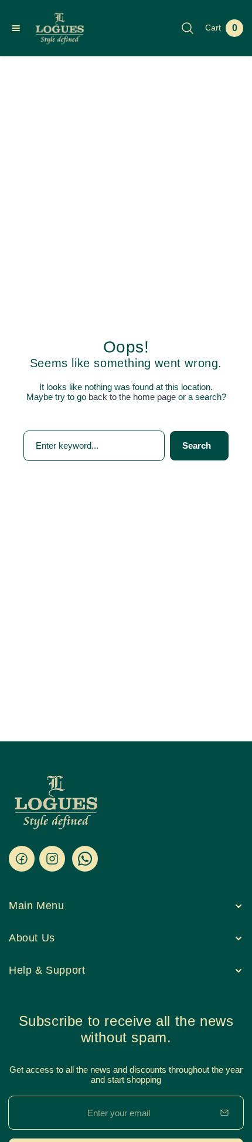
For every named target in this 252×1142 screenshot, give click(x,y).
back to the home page (132, 397)
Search (196, 445)
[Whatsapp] (85, 859)
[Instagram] (52, 859)
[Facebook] (22, 859)
